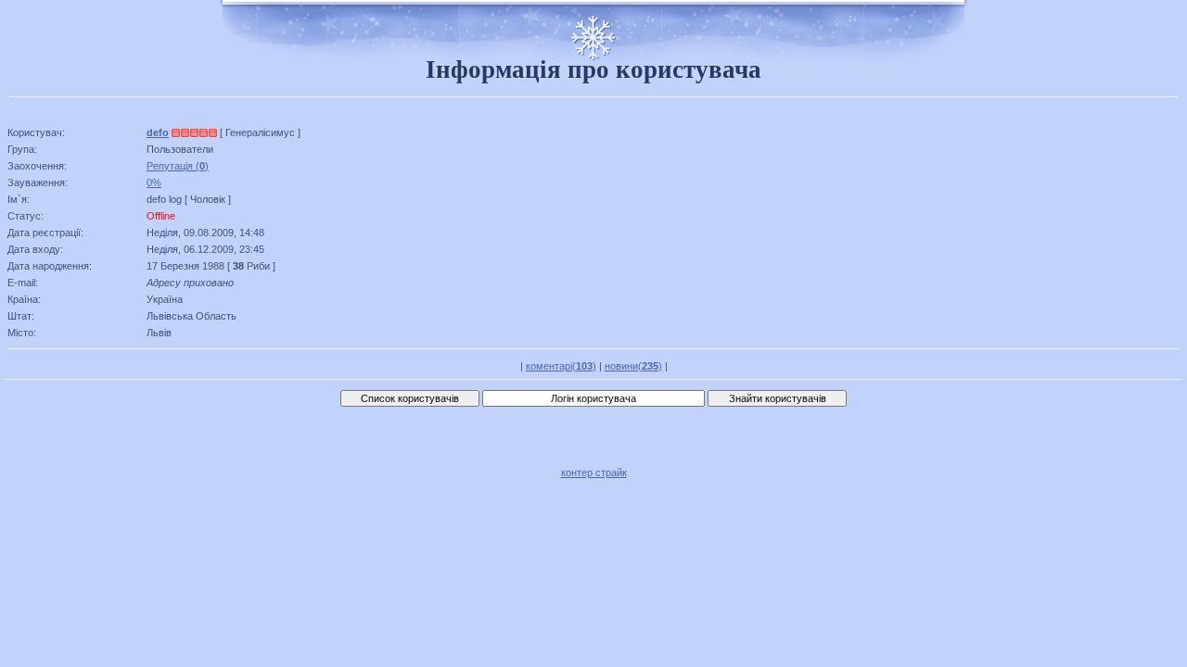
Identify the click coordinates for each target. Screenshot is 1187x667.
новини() (633, 365)
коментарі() (561, 365)
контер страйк (594, 472)
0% (154, 182)
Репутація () (178, 165)
